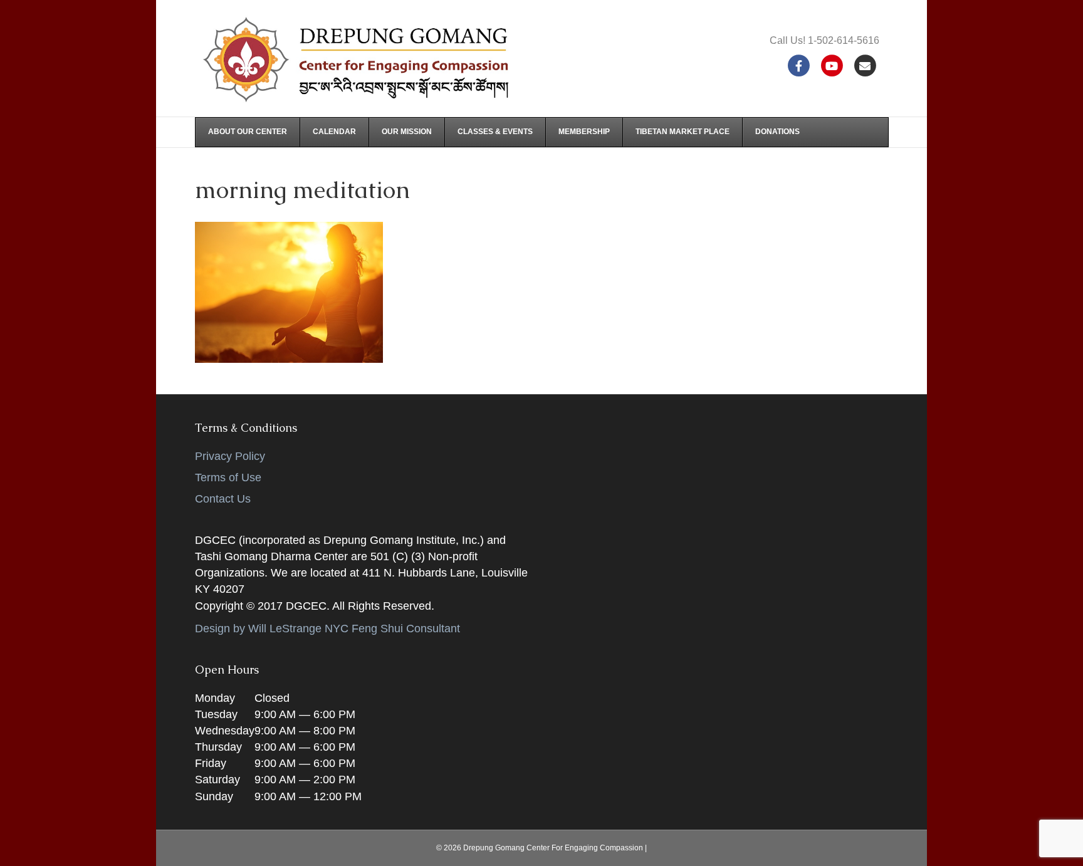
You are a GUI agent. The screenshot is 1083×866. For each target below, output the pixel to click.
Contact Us (223, 499)
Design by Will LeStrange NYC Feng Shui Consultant (327, 628)
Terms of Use (228, 477)
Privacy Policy (230, 456)
